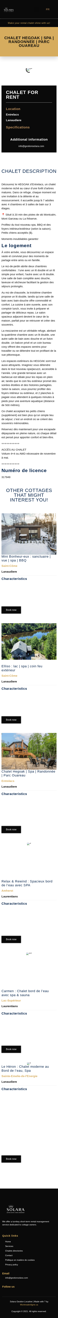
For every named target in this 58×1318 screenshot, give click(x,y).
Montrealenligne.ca (29, 1304)
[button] (36, 9)
